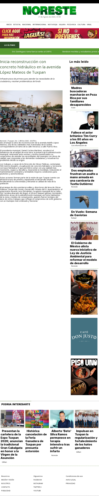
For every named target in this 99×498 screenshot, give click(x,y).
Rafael (73, 218)
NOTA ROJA (52, 24)
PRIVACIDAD (70, 483)
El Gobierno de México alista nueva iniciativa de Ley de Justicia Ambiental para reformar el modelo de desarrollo (83, 253)
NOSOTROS (5, 483)
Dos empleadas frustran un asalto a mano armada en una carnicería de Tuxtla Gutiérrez (84, 177)
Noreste (74, 187)
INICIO (9, 24)
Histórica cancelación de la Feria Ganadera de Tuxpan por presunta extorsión (36, 441)
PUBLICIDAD (5, 490)
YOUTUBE (37, 490)
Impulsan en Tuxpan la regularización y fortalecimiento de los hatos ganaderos (86, 439)
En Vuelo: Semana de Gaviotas (83, 213)
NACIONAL (26, 24)
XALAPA (62, 24)
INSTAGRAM (38, 483)
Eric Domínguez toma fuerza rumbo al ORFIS (24, 51)
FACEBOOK (38, 480)
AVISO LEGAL (71, 480)
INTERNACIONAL (39, 24)
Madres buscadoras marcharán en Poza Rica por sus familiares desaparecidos (83, 96)
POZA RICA (71, 24)
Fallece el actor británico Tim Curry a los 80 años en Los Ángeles (83, 137)
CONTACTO (5, 487)
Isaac (73, 107)
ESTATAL (17, 24)
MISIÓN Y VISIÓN (7, 480)
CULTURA (81, 24)
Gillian (4, 462)
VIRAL (89, 24)
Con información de (79, 145)
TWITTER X (38, 487)
